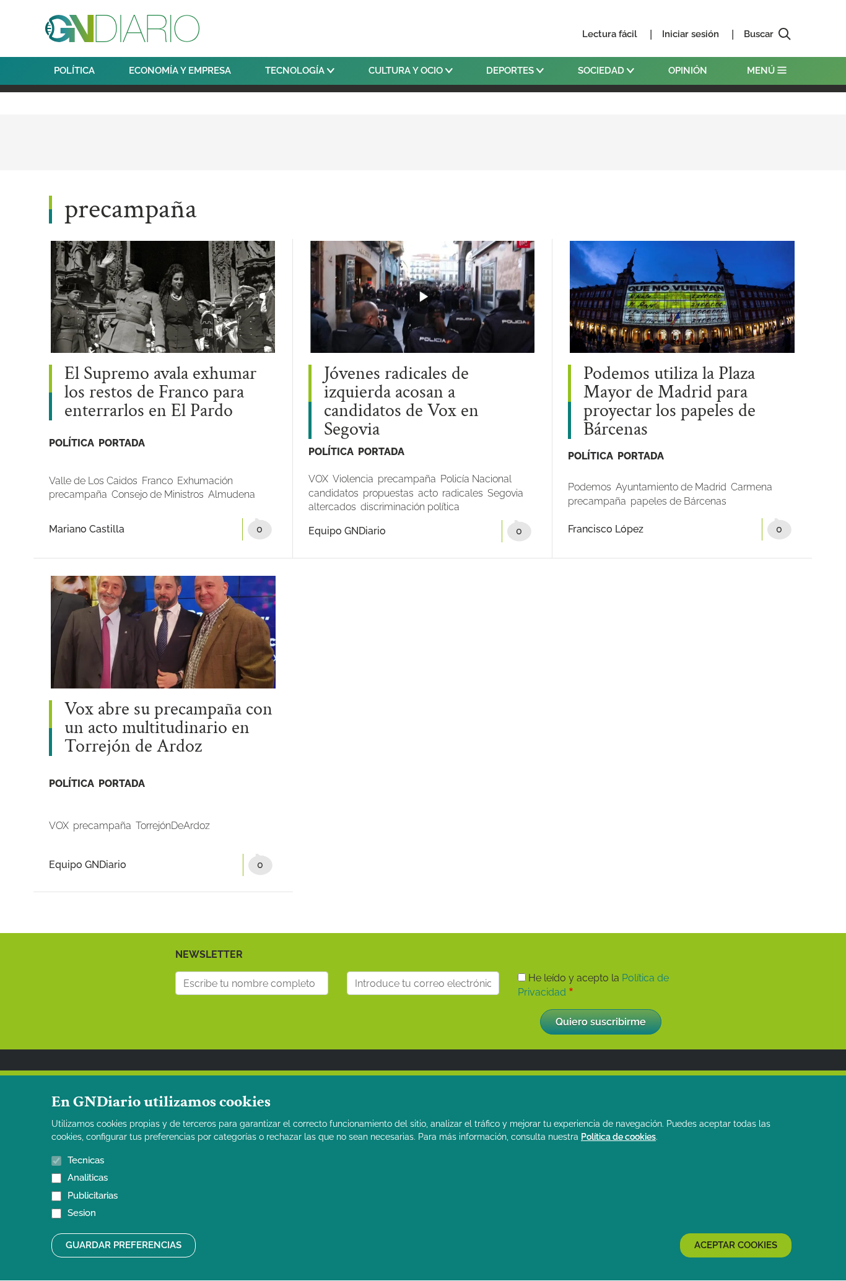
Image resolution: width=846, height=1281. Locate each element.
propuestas (388, 493)
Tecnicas (86, 1160)
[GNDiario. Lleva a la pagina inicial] (122, 28)
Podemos (589, 487)
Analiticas (88, 1178)
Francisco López (605, 529)
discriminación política (410, 507)
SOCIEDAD (602, 70)
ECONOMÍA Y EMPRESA (180, 70)
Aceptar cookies (735, 1245)
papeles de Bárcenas (678, 501)
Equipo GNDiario (347, 531)
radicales (462, 493)
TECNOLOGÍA (296, 70)
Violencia (353, 479)
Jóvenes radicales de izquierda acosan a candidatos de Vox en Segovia (401, 402)
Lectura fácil (609, 34)
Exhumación (205, 481)
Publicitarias (93, 1195)
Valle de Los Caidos (93, 481)
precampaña (78, 494)
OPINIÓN (687, 70)
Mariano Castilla (86, 529)
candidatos (333, 493)
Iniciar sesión (690, 34)
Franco (157, 481)
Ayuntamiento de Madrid (671, 487)
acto (428, 493)
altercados (332, 507)
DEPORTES (511, 70)
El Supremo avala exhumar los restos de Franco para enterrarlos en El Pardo (160, 392)
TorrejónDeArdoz (173, 826)
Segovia (505, 493)
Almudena (231, 494)
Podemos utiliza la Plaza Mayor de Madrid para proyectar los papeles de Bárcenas (669, 402)
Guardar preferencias (123, 1245)
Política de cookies (618, 1137)
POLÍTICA (74, 70)
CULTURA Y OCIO (406, 70)
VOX (318, 479)
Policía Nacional (476, 479)
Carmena (751, 487)
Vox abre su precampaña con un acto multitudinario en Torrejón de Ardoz (168, 728)
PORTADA (121, 443)
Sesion (82, 1213)
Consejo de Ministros (157, 494)
